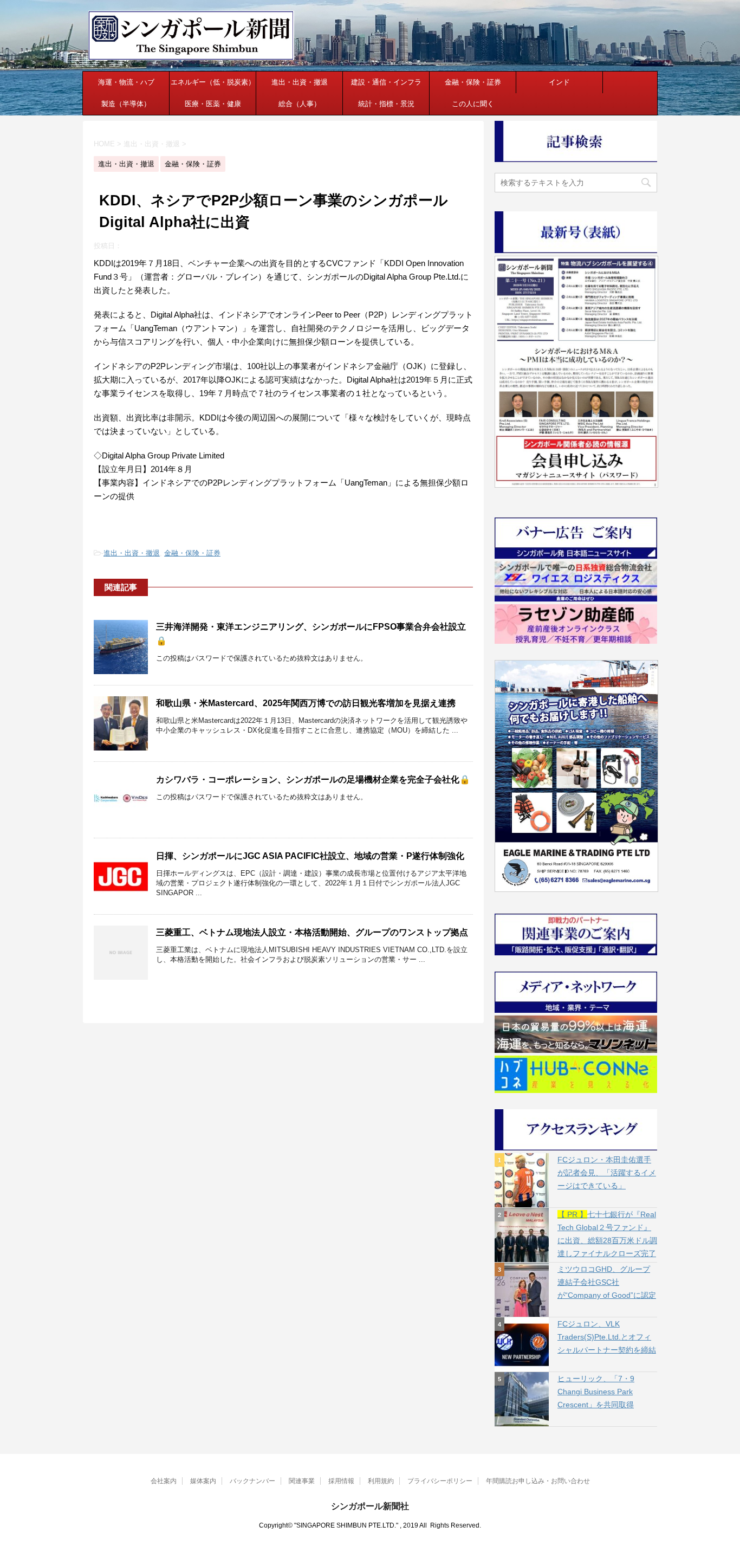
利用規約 (381, 1481)
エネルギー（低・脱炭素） (213, 82)
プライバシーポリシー (439, 1481)
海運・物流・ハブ (126, 82)
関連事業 (302, 1481)
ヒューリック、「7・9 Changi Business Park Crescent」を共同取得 (595, 1391)
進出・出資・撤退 (299, 82)
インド (559, 82)
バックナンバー (252, 1481)
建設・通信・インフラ (386, 82)
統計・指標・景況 (386, 104)
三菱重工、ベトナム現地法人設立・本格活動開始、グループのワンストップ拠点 (312, 932)
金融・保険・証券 (473, 82)
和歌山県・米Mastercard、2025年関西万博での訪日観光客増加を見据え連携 (306, 703)
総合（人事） (299, 104)
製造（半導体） (126, 104)
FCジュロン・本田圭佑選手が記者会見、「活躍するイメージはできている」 (606, 1172)
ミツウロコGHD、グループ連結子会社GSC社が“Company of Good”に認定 (606, 1282)
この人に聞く (473, 104)
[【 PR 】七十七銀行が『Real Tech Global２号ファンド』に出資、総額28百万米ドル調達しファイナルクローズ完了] (522, 1235)
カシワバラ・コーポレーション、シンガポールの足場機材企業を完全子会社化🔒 (313, 779)
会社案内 (164, 1481)
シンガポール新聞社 (370, 1506)
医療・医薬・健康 (213, 104)
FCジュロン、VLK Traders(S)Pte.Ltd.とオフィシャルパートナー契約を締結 (606, 1336)
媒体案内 (203, 1481)
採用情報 (341, 1481)
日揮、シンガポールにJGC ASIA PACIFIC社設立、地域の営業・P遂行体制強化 (310, 856)
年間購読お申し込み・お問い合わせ (538, 1481)
